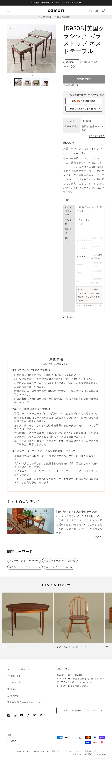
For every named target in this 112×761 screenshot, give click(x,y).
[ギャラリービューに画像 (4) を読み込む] (45, 82)
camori (28, 751)
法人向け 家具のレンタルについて (24, 702)
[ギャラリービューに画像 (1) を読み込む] (18, 82)
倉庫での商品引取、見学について (80, 710)
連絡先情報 (77, 754)
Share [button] (70, 317)
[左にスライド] (10, 82)
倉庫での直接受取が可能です (83, 108)
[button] (9, 10)
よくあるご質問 (15, 682)
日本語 (13, 741)
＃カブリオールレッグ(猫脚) (59, 560)
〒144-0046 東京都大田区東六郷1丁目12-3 (80, 678)
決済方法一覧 (72, 85)
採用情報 (11, 689)
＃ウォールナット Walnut (23, 560)
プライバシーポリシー (73, 751)
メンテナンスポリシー (18, 669)
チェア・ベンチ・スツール (68, 646)
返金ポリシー (57, 751)
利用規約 (88, 751)
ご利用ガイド (14, 675)
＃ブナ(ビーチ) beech (59, 567)
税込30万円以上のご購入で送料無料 (55, 17)
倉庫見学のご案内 (97, 136)
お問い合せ (13, 695)
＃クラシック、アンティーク (25, 567)
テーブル (7, 646)
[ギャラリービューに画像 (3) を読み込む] (36, 82)
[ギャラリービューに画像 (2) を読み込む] (27, 82)
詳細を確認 (83, 100)
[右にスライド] (53, 82)
